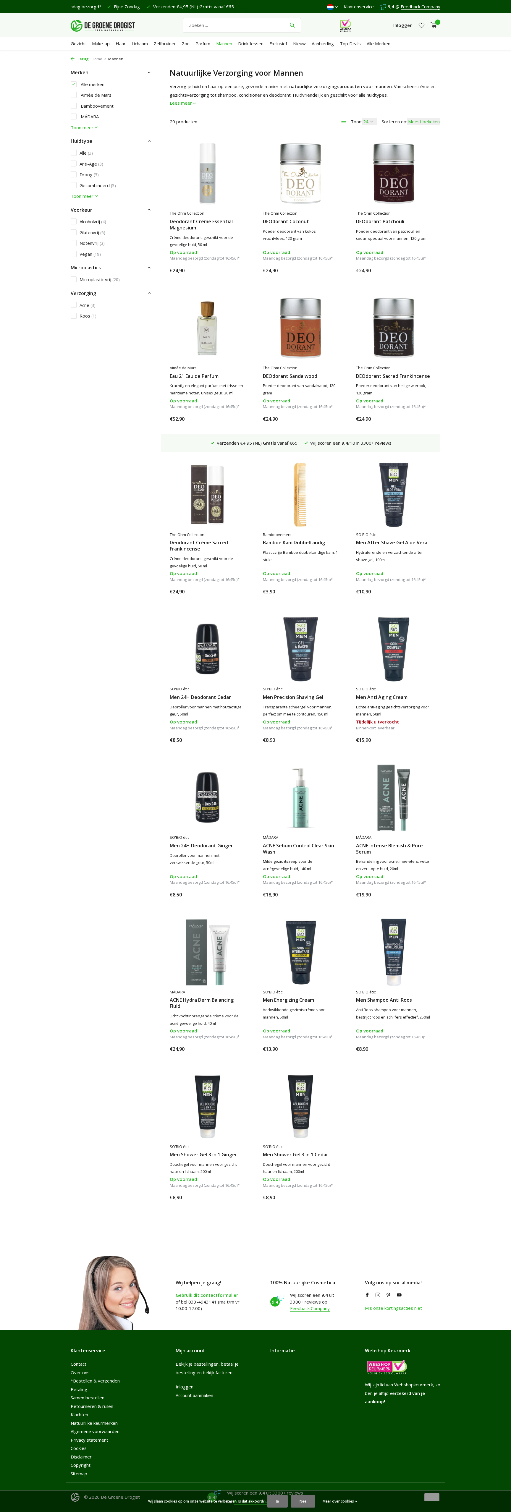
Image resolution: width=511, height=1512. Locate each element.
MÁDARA (89, 116)
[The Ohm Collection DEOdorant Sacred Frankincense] (393, 328)
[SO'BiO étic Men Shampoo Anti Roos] (393, 952)
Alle (86, 153)
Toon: (356, 121)
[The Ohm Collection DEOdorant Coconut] (300, 173)
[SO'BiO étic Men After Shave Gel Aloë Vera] (393, 495)
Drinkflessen (250, 43)
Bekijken (418, 740)
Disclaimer (81, 1457)
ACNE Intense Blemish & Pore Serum (389, 849)
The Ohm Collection (187, 213)
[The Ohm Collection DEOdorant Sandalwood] (300, 328)
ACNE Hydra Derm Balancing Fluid (202, 1003)
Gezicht (78, 43)
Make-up (101, 43)
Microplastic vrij (100, 279)
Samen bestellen (87, 1398)
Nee (303, 1501)
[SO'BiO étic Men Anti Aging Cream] (393, 649)
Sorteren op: (394, 121)
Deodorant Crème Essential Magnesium (201, 224)
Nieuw (299, 43)
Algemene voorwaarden (95, 1431)
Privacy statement (89, 1440)
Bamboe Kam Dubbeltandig (294, 543)
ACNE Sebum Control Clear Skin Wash (298, 849)
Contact (78, 1364)
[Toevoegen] (234, 270)
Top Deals (350, 43)
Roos (88, 315)
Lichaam (140, 43)
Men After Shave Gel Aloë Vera (391, 543)
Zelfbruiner (165, 43)
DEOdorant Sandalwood (290, 376)
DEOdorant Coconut (286, 221)
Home (97, 58)
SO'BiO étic (366, 534)
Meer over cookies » (340, 1501)
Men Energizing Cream (288, 1000)
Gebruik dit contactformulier (207, 1295)
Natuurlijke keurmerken (94, 1423)
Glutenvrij (92, 232)
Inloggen (184, 1387)
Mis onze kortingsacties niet (393, 1308)
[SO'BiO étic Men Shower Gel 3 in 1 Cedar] (300, 1106)
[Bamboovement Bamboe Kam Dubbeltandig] (300, 495)
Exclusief (278, 43)
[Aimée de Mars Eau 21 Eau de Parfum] (207, 328)
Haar (121, 43)
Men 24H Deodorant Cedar (200, 697)
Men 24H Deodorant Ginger (201, 846)
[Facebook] (367, 1295)
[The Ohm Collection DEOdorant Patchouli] (393, 173)
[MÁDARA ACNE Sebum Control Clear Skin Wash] (300, 797)
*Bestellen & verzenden (95, 1381)
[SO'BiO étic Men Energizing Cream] (300, 952)
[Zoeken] (292, 25)
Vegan (90, 254)
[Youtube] (399, 1295)
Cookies (79, 1448)
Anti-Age (91, 163)
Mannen (224, 43)
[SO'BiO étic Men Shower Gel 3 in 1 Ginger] (207, 1106)
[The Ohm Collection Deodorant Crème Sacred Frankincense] (207, 495)
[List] (343, 121)
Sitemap (79, 1474)
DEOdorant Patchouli (380, 221)
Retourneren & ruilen (92, 1406)
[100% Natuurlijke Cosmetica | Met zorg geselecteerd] (108, 25)
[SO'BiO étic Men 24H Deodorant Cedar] (207, 649)
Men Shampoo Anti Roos (384, 1000)
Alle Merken (378, 43)
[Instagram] (378, 1295)
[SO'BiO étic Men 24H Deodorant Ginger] (207, 797)
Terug (82, 58)
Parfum (202, 43)
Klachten (79, 1414)
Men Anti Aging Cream (381, 697)
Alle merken (92, 84)
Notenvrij (92, 243)
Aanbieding (323, 43)
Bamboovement (97, 106)
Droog (89, 174)
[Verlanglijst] (421, 25)
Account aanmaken (194, 1395)
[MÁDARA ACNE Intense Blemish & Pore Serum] (393, 797)
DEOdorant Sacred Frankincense (393, 376)
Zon (186, 43)
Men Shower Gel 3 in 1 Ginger (203, 1155)
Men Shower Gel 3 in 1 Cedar (295, 1155)
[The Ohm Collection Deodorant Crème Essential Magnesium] (207, 173)
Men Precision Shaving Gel (293, 697)
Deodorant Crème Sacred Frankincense (199, 546)
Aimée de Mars (95, 95)
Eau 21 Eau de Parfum (194, 376)
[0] (432, 25)
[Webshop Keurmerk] (345, 25)
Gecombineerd (98, 185)
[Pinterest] (388, 1295)
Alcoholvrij (93, 221)
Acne (88, 305)
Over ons (80, 1372)
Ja (277, 1501)
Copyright (80, 1465)
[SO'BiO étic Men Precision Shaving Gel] (300, 649)
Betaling (79, 1389)
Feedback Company (420, 6)
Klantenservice (359, 6)
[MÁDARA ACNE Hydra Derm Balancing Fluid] (207, 952)
